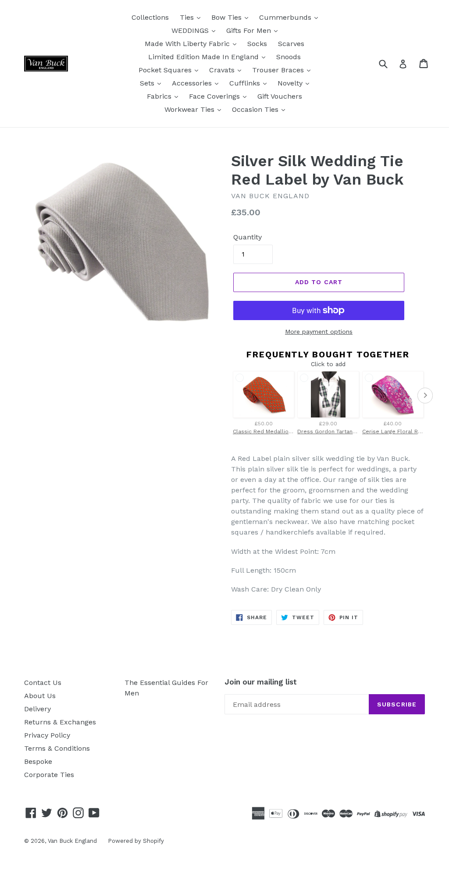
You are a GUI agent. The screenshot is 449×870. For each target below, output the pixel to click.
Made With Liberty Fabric (188, 43)
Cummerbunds (286, 17)
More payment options (319, 331)
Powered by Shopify (136, 841)
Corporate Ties (49, 774)
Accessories (193, 83)
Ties (188, 17)
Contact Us (42, 682)
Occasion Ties (256, 109)
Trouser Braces (279, 70)
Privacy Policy (47, 735)
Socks (257, 43)
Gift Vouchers (279, 96)
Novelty (291, 83)
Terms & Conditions (57, 748)
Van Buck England (72, 841)
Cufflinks (245, 83)
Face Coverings (215, 96)
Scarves (291, 43)
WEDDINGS (191, 30)
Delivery (37, 709)
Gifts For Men (249, 30)
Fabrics (160, 96)
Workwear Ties (190, 109)
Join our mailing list (260, 681)
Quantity (247, 237)
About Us (40, 696)
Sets (148, 83)
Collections (150, 17)
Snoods (288, 57)
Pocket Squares (166, 70)
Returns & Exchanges (60, 722)
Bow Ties (227, 17)
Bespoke (38, 761)
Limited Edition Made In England (204, 57)
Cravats (223, 70)
